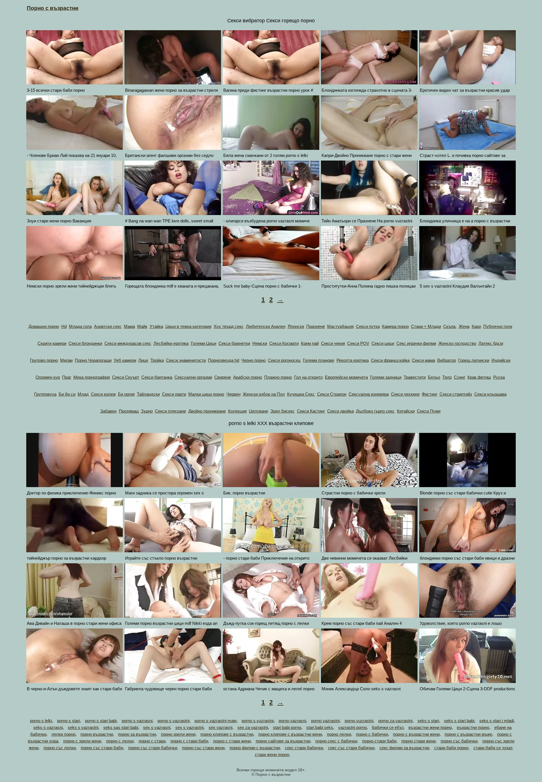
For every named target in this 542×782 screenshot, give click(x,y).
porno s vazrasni (137, 720)
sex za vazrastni (252, 727)
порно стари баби (379, 741)
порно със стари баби (102, 747)
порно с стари (152, 741)
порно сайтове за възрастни (283, 741)
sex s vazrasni (156, 727)
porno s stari (68, 720)
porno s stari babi (101, 720)
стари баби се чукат (492, 747)
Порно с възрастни (52, 8)
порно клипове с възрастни (226, 734)
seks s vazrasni (48, 727)
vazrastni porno (352, 727)
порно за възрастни (137, 734)
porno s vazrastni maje (215, 720)
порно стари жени (418, 741)
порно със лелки (59, 747)
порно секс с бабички (336, 741)
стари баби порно (451, 747)
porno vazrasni (292, 720)
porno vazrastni (325, 720)
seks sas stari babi (120, 727)
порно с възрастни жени (416, 734)
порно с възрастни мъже (468, 734)
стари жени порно (272, 754)
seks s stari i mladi (496, 720)
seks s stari (428, 720)
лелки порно (63, 734)
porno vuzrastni (359, 720)
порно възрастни (96, 734)
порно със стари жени (203, 747)
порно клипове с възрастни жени (290, 734)
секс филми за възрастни (404, 747)
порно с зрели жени (82, 741)
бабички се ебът (387, 727)
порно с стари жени (232, 741)
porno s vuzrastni (258, 720)
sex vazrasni (220, 727)
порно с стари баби (189, 741)
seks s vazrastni (83, 727)
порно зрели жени (178, 734)
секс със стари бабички (351, 747)
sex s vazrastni (189, 727)
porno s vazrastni (173, 720)
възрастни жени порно (430, 727)
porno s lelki (41, 720)
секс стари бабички (304, 747)
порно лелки (339, 734)
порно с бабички (372, 734)
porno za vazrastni (395, 720)
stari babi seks (319, 727)
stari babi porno (287, 727)
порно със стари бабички (152, 747)
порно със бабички (459, 741)
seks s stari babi (459, 720)
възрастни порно (473, 727)
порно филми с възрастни (255, 747)
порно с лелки (120, 741)
